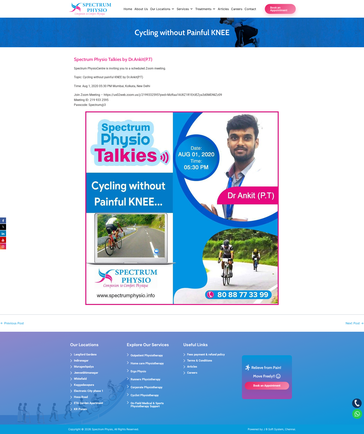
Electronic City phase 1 (88, 391)
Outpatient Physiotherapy (147, 355)
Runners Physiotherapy (145, 379)
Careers (236, 9)
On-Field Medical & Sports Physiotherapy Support (147, 405)
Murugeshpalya (84, 366)
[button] (280, 9)
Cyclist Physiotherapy (145, 395)
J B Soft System (273, 429)
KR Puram (80, 409)
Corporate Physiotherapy (146, 387)
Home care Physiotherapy (147, 363)
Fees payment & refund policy (206, 354)
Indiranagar (81, 360)
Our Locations (160, 9)
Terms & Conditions (199, 360)
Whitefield (80, 378)
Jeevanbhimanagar (86, 372)
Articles (223, 9)
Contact (250, 9)
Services (183, 9)
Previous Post (12, 323)
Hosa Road (81, 397)
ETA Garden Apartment (88, 403)
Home (128, 9)
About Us (141, 9)
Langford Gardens (85, 354)
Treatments (203, 9)
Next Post (355, 323)
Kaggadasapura (84, 385)
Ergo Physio (138, 371)
